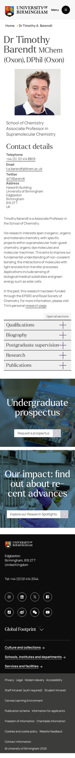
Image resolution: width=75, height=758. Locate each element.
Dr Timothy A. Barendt (35, 25)
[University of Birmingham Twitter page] (34, 597)
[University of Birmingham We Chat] (34, 612)
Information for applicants (48, 711)
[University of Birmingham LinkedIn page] (22, 597)
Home (10, 25)
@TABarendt (15, 178)
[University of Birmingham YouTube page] (47, 612)
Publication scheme (17, 711)
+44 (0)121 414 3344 (24, 579)
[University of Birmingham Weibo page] (22, 612)
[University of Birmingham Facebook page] (47, 597)
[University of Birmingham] (26, 9)
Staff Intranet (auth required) (23, 690)
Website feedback (50, 731)
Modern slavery (34, 680)
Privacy (9, 680)
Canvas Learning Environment (24, 700)
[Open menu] (65, 9)
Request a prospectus (33, 433)
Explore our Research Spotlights (33, 514)
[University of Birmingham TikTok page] (9, 612)
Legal (19, 680)
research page (35, 305)
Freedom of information (20, 721)
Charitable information (51, 721)
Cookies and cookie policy (21, 731)
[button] (37, 325)
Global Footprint (20, 629)
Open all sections (57, 316)
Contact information (18, 741)
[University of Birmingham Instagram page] (9, 597)
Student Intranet (55, 690)
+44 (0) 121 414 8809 (20, 159)
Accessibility (54, 680)
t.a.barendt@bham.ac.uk (24, 168)
